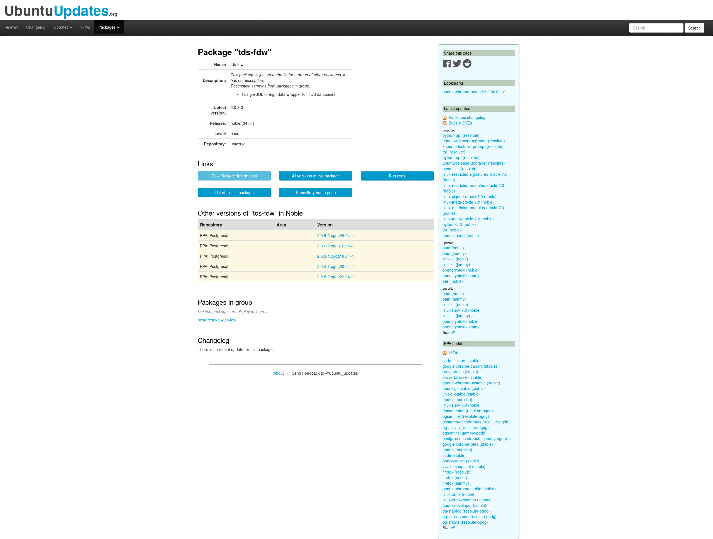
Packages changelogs (468, 117)
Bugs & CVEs (460, 123)
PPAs (85, 27)
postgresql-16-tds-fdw (217, 320)
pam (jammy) (454, 253)
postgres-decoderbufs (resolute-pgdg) (476, 422)
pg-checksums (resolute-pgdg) (470, 516)
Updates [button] (62, 27)
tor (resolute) (454, 152)
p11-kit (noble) (455, 259)
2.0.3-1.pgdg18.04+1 (335, 256)
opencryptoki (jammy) (462, 275)
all (453, 332)
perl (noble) (453, 281)
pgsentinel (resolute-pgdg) (466, 416)
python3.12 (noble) (459, 224)
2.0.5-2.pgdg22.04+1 (335, 276)
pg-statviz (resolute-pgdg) (465, 522)
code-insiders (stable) (462, 360)
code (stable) (454, 455)
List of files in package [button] (234, 192)
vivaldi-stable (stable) (461, 394)
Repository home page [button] (316, 192)
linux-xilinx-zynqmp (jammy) (467, 500)
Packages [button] (107, 27)
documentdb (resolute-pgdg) (468, 410)
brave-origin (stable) (460, 371)
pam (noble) (453, 247)
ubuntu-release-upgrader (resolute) (474, 140)
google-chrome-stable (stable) (469, 488)
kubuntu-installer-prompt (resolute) (473, 146)
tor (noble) (452, 230)
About (279, 373)
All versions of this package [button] (316, 176)
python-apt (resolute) (461, 135)
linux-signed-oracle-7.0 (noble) (470, 196)
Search (694, 28)
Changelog (35, 27)
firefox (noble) (455, 477)
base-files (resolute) (460, 168)
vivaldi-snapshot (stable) (464, 466)
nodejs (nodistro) (457, 399)
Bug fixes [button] (397, 176)
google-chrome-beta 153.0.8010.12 (474, 91)
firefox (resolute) (457, 472)
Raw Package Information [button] (234, 176)
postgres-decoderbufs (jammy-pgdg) (475, 438)
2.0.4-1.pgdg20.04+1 (335, 266)
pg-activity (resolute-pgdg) (466, 427)
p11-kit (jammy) (456, 264)
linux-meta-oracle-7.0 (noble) (468, 202)
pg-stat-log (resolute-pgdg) (466, 511)
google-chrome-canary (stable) (470, 366)
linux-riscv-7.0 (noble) (462, 310)
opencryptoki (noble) (461, 270)
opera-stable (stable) (461, 461)
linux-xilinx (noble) (458, 494)
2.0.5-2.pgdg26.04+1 (335, 235)
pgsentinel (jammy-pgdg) (465, 433)
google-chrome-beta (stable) (468, 444)
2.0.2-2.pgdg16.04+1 (335, 245)
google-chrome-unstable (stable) (471, 383)
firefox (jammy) (456, 483)
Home (11, 27)
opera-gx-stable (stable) (464, 388)
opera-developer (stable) (464, 505)
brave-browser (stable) (463, 377)
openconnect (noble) (461, 235)
